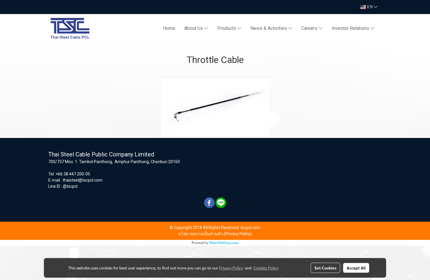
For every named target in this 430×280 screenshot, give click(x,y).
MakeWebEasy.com (223, 243)
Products (227, 28)
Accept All (356, 267)
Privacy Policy (231, 267)
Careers (310, 28)
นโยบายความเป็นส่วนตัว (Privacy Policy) (215, 233)
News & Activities (269, 28)
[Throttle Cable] (215, 107)
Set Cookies (325, 267)
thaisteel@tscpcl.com (82, 180)
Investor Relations (351, 28)
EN (370, 7)
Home (169, 28)
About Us (194, 28)
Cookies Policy (265, 267)
